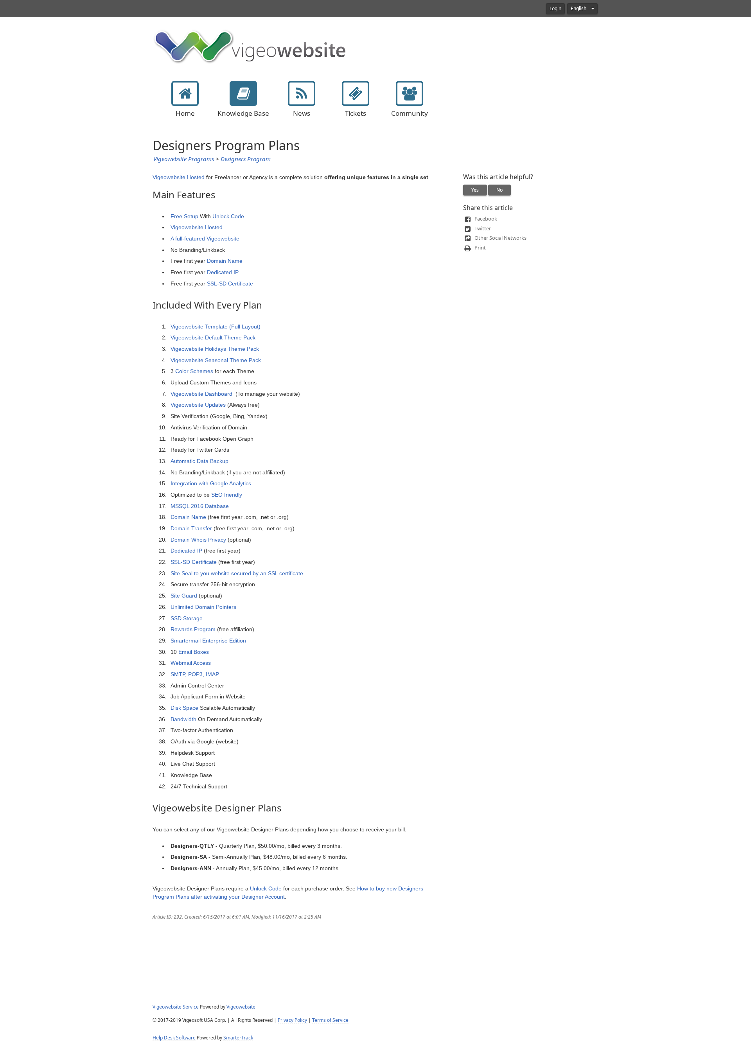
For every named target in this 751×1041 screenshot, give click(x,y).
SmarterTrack (238, 1038)
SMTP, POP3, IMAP (195, 674)
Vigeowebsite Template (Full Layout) (216, 326)
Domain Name (225, 261)
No (499, 190)
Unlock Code (228, 216)
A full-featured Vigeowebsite (205, 238)
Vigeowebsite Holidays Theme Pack (215, 349)
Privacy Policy (292, 1020)
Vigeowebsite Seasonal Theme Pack (216, 360)
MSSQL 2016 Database (200, 506)
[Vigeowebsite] (250, 46)
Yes (475, 190)
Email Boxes (193, 652)
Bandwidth (183, 719)
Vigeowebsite (240, 1007)
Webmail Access (191, 663)
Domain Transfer (191, 528)
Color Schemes (194, 371)
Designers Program (246, 159)
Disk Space (184, 708)
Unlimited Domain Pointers (203, 607)
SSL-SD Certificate (230, 283)
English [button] (579, 8)
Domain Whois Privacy (198, 540)
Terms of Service (330, 1020)
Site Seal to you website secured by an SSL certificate (237, 573)
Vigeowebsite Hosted (179, 177)
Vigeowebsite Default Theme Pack (213, 337)
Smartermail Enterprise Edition (208, 640)
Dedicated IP (223, 272)
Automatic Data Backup (199, 461)
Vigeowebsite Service (176, 1007)
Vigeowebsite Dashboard (201, 394)
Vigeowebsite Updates (198, 405)
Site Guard (184, 595)
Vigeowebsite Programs (183, 159)
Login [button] (555, 8)
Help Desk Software (174, 1038)
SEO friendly (226, 495)
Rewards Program (193, 629)
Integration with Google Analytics (211, 483)
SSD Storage (187, 618)
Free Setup (184, 216)
